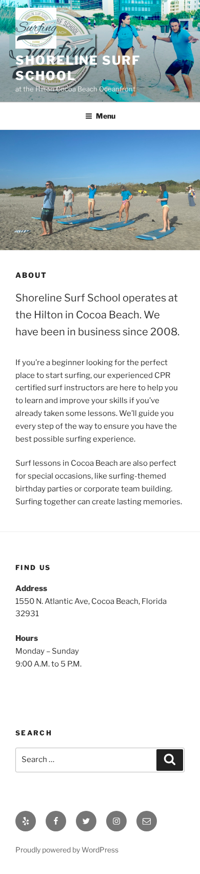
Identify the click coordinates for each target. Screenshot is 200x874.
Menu (105, 115)
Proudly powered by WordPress (66, 849)
